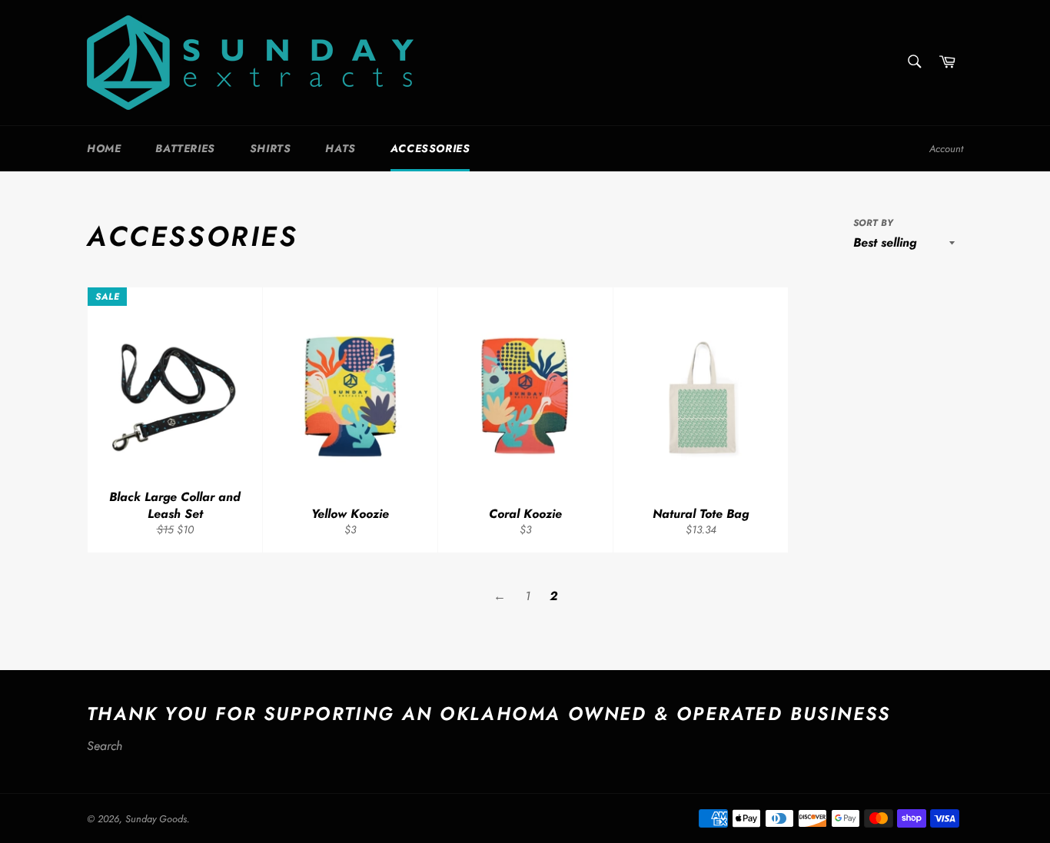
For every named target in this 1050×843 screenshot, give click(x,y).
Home (104, 148)
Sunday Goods (156, 818)
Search (104, 746)
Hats (340, 148)
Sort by (873, 223)
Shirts (270, 148)
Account (946, 148)
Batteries (184, 148)
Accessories (430, 148)
